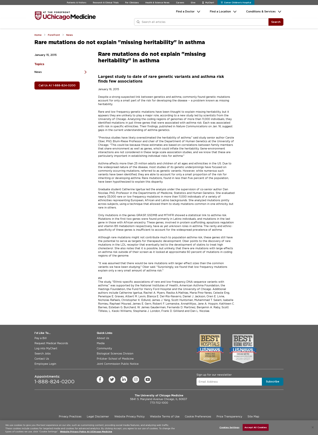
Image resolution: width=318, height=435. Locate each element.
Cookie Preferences (198, 416)
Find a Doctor (185, 11)
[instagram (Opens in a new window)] (135, 379)
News (38, 72)
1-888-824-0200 (54, 379)
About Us (103, 338)
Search (276, 22)
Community (104, 348)
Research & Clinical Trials (106, 2)
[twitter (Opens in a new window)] (112, 379)
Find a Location (220, 11)
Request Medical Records (51, 343)
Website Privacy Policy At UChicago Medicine (86, 431)
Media (101, 343)
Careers (180, 2)
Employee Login (45, 363)
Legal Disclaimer (98, 416)
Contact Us (41, 358)
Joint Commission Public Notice (118, 363)
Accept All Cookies (255, 427)
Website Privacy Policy (129, 416)
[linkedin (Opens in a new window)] (124, 379)
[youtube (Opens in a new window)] (147, 379)
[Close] (312, 427)
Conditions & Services (261, 11)
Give (193, 2)
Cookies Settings (229, 427)
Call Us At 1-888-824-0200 (57, 85)
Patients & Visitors (76, 2)
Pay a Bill (40, 338)
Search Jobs (42, 353)
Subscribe (272, 381)
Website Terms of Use (165, 416)
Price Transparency (229, 416)
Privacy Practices (70, 416)
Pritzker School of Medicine (115, 358)
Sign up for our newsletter (214, 374)
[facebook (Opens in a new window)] (100, 379)
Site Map (253, 416)
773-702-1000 (159, 402)
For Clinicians (132, 2)
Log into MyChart (45, 348)
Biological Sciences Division (115, 353)
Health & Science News (157, 2)
